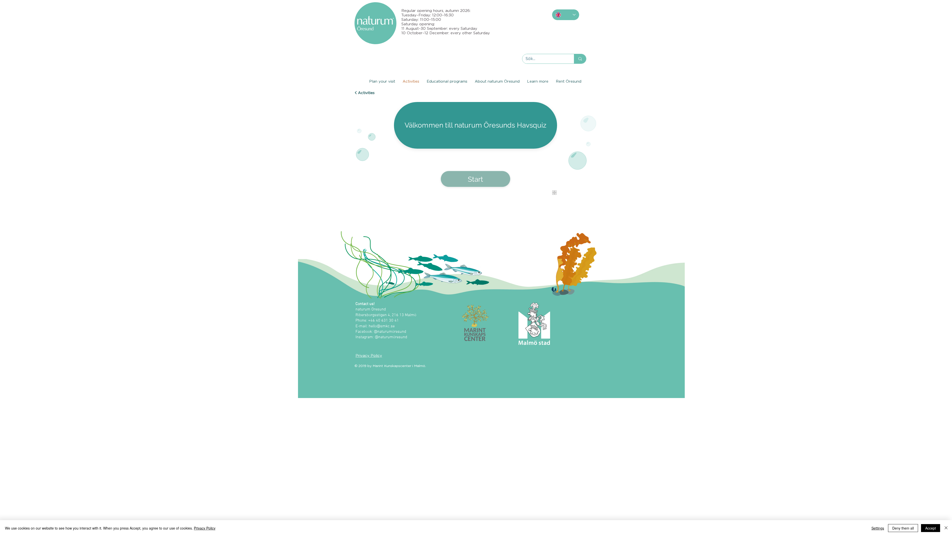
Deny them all (903, 528)
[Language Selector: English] (565, 14)
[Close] (946, 528)
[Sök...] (580, 59)
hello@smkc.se (382, 326)
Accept (930, 528)
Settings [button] (877, 528)
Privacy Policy (204, 528)
